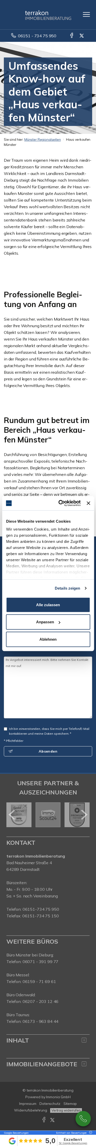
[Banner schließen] (88, 503)
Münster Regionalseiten (42, 139)
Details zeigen (67, 588)
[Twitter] (82, 35)
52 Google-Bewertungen (73, 1143)
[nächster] (84, 815)
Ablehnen (48, 639)
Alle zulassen (48, 604)
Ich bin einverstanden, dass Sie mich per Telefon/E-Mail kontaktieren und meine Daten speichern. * (49, 731)
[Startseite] (48, 14)
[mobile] (86, 14)
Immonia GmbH (58, 1097)
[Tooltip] (90, 1133)
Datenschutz (49, 1103)
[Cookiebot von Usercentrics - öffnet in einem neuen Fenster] (60, 503)
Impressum (27, 1103)
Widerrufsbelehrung (30, 1110)
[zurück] (12, 815)
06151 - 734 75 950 (37, 35)
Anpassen (45, 622)
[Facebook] (72, 35)
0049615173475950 (83, 1118)
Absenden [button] (48, 751)
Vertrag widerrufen (66, 1110)
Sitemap (70, 1103)
